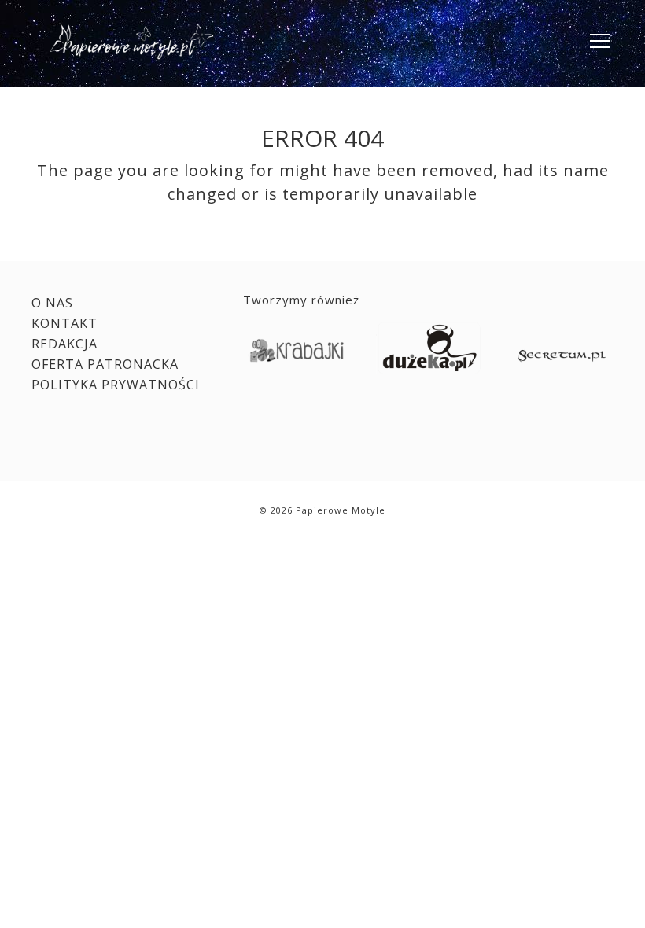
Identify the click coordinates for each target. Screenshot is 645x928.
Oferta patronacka (105, 364)
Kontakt (64, 323)
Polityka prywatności (115, 384)
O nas (52, 302)
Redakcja (64, 343)
